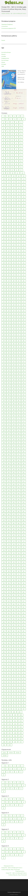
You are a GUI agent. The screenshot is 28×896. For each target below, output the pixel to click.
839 (9, 616)
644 (9, 499)
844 (9, 619)
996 (18, 709)
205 (14, 236)
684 (9, 523)
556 (18, 445)
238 (4, 256)
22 (20, 125)
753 (4, 565)
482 (23, 400)
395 (14, 349)
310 (14, 298)
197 (23, 230)
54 (7, 146)
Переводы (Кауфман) (7, 24)
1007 (9, 718)
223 (4, 247)
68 (3, 155)
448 (4, 382)
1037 (20, 738)
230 (14, 250)
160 (14, 209)
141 (18, 197)
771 (18, 574)
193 (4, 230)
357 (23, 325)
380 (14, 340)
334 (9, 313)
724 (9, 547)
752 (23, 562)
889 (9, 646)
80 (12, 161)
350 (14, 322)
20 (12, 125)
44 (7, 140)
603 (4, 475)
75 (12, 158)
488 (4, 406)
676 (18, 517)
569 (9, 454)
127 (23, 188)
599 (9, 472)
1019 (9, 726)
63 (3, 152)
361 (18, 328)
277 (23, 277)
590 (14, 466)
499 (9, 412)
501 (18, 412)
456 (18, 385)
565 (14, 451)
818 (4, 604)
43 (3, 140)
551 (18, 442)
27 (20, 128)
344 (9, 319)
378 (4, 340)
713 (4, 541)
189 (9, 227)
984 (9, 703)
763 (4, 571)
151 (18, 203)
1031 (9, 735)
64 (7, 152)
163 (4, 212)
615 (14, 481)
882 (23, 640)
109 (9, 179)
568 (4, 454)
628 (4, 490)
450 (14, 382)
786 (18, 583)
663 (4, 511)
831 (18, 610)
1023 (9, 729)
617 (23, 481)
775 (14, 577)
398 (4, 352)
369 (9, 334)
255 (14, 265)
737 (23, 553)
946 (18, 679)
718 (4, 544)
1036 (15, 738)
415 (14, 361)
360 (14, 328)
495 (14, 409)
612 (23, 478)
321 (18, 304)
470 (14, 394)
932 (23, 670)
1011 (9, 721)
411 (18, 358)
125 (14, 188)
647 (23, 499)
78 (3, 161)
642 (23, 496)
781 (18, 580)
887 (23, 643)
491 (18, 406)
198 (4, 233)
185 (14, 224)
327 (23, 307)
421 (18, 364)
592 (23, 466)
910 (14, 658)
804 (9, 595)
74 (7, 158)
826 (18, 607)
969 (9, 694)
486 (18, 403)
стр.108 (4, 755)
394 (9, 349)
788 (4, 586)
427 (23, 367)
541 (18, 436)
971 (18, 694)
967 (23, 691)
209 (9, 239)
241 (18, 256)
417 (23, 361)
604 (9, 475)
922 (23, 664)
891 (18, 646)
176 (18, 218)
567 (23, 451)
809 (9, 598)
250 (14, 262)
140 (14, 197)
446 (18, 379)
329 (9, 310)
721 (18, 544)
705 (14, 535)
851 (18, 622)
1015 (9, 724)
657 (23, 505)
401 (18, 352)
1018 (4, 726)
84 (7, 164)
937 (23, 673)
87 (20, 164)
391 (18, 346)
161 (18, 209)
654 (9, 505)
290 (14, 286)
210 (14, 239)
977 (23, 697)
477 (23, 397)
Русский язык (5, 60)
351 (18, 322)
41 (16, 137)
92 (20, 167)
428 (4, 370)
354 (9, 325)
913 (4, 661)
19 (7, 125)
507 (23, 415)
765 (14, 571)
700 (14, 532)
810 (14, 598)
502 (23, 412)
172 (23, 215)
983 (4, 703)
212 (23, 239)
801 (18, 592)
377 (23, 337)
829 (9, 610)
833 (4, 613)
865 (14, 631)
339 (9, 316)
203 (4, 236)
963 (4, 691)
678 (4, 520)
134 (9, 194)
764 (9, 571)
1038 (4, 741)
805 (14, 595)
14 (7, 122)
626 (18, 487)
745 (14, 559)
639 (9, 496)
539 (9, 436)
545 (14, 439)
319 (9, 304)
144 (9, 200)
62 (20, 149)
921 (18, 664)
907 (23, 655)
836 (18, 613)
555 (14, 445)
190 (14, 227)
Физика (3, 54)
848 (4, 622)
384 (9, 343)
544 (9, 439)
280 (14, 280)
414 (9, 361)
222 (23, 244)
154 (9, 206)
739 (9, 556)
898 (4, 652)
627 (23, 487)
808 (4, 598)
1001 (19, 712)
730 (14, 550)
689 (9, 526)
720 (14, 544)
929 (9, 670)
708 (4, 538)
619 (9, 484)
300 (14, 292)
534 (9, 433)
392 (23, 346)
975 (14, 697)
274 (9, 277)
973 (4, 697)
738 (4, 556)
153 (4, 206)
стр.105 (17, 752)
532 (23, 430)
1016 (15, 724)
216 (18, 241)
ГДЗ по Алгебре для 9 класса (19, 13)
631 (18, 490)
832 (23, 610)
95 (12, 170)
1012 (15, 721)
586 (18, 463)
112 (23, 179)
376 (18, 337)
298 (4, 292)
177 (23, 218)
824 (9, 607)
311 (18, 298)
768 (4, 574)
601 (18, 472)
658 (4, 508)
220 (14, 244)
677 (23, 517)
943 (4, 679)
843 (4, 619)
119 (9, 185)
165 (14, 212)
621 (18, 484)
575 (14, 457)
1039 (9, 741)
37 (20, 134)
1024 (15, 729)
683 (4, 523)
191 (18, 227)
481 (18, 400)
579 (9, 460)
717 (23, 541)
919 (9, 664)
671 (18, 514)
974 (9, 697)
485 (14, 403)
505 (14, 415)
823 (4, 607)
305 (14, 295)
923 (4, 667)
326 (18, 307)
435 (14, 373)
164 (9, 212)
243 (4, 259)
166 (18, 212)
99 (7, 173)
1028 (15, 732)
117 (23, 182)
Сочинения (4, 26)
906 (18, 655)
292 (23, 286)
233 (4, 253)
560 (14, 448)
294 (9, 289)
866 (18, 631)
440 (14, 376)
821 (18, 604)
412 (23, 358)
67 (20, 152)
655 (14, 505)
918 (4, 664)
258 (4, 268)
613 (4, 481)
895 (14, 649)
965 (14, 691)
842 (23, 616)
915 (14, 661)
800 (14, 592)
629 (9, 490)
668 (4, 514)
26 (16, 128)
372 (23, 334)
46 (16, 140)
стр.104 (11, 752)
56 (16, 146)
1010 (4, 721)
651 (18, 502)
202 (23, 233)
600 (14, 472)
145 (14, 200)
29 (7, 131)
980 (14, 700)
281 (18, 280)
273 (4, 277)
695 (14, 529)
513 (4, 421)
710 (14, 538)
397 (23, 349)
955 (14, 685)
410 (14, 358)
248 (4, 262)
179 (9, 221)
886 (18, 643)
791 (18, 586)
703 (4, 535)
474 (9, 397)
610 (14, 478)
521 (18, 424)
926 (18, 667)
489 (9, 406)
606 (18, 475)
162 (23, 209)
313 (4, 301)
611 (18, 478)
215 (14, 241)
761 (18, 568)
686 (18, 523)
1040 (15, 741)
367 (23, 331)
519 (9, 424)
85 (12, 164)
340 (14, 316)
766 (18, 571)
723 (4, 547)
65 (12, 152)
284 (9, 283)
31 (16, 131)
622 (23, 484)
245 (14, 259)
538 (4, 436)
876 (18, 637)
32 (20, 131)
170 (14, 215)
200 (14, 233)
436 (18, 373)
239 (9, 256)
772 (23, 574)
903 (4, 655)
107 (23, 176)
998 (4, 712)
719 (9, 544)
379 (9, 340)
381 (18, 340)
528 (4, 430)
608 (4, 478)
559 (9, 448)
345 (14, 319)
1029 (20, 732)
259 (9, 268)
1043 (9, 744)
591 (18, 466)
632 (23, 490)
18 (3, 125)
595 (14, 469)
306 (18, 295)
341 (18, 316)
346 (18, 319)
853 (4, 625)
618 (4, 484)
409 (9, 358)
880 (14, 640)
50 (12, 143)
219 (9, 244)
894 (9, 649)
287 (23, 283)
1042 (4, 744)
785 (14, 583)
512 (23, 418)
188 (4, 227)
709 (9, 538)
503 (4, 415)
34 (7, 134)
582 (23, 460)
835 (14, 613)
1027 (9, 732)
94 (7, 170)
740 (14, 556)
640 (14, 496)
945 (14, 679)
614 (9, 481)
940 (14, 676)
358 (4, 328)
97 (20, 170)
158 (4, 209)
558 (4, 448)
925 (14, 667)
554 (9, 445)
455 (14, 385)
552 (23, 442)
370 (14, 334)
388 (4, 346)
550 (14, 442)
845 (14, 619)
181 (18, 221)
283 (4, 283)
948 (4, 682)
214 (9, 241)
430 (14, 370)
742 (23, 556)
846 (18, 619)
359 (9, 328)
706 (18, 535)
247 (23, 259)
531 (18, 430)
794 (9, 589)
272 (23, 274)
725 (14, 547)
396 (18, 349)
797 (23, 589)
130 (14, 191)
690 (14, 526)
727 (23, 547)
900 (14, 652)
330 (14, 310)
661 (18, 508)
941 (18, 676)
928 (4, 670)
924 (9, 667)
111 (18, 179)
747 (23, 559)
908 (4, 658)
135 (14, 194)
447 (23, 379)
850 (14, 622)
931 (18, 670)
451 (18, 382)
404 (9, 355)
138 (4, 197)
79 (7, 161)
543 (4, 439)
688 (4, 526)
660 (14, 508)
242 (23, 256)
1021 (20, 726)
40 (12, 137)
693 (4, 529)
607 (23, 475)
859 (9, 628)
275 (14, 277)
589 (9, 466)
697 (23, 529)
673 (4, 517)
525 (14, 427)
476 (18, 397)
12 (23, 119)
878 (4, 640)
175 (14, 218)
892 (23, 646)
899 (9, 652)
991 (18, 706)
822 (23, 604)
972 (23, 694)
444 (9, 379)
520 (14, 424)
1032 (15, 735)
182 (23, 221)
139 (9, 197)
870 (14, 634)
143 (4, 200)
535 (14, 433)
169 (9, 215)
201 (18, 233)
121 (18, 185)
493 (4, 409)
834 (9, 613)
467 (23, 391)
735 (14, 553)
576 (18, 457)
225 (14, 247)
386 (18, 343)
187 (23, 224)
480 (14, 400)
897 (23, 649)
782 (23, 580)
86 (16, 164)
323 (4, 307)
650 (14, 502)
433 (4, 373)
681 (18, 520)
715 (14, 541)
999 (9, 712)
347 (23, 319)
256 (18, 265)
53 (3, 146)
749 (9, 562)
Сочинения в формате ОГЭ (8, 28)
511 (18, 418)
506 (18, 415)
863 (4, 631)
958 (4, 688)
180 (14, 221)
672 (23, 514)
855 (14, 625)
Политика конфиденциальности (14, 892)
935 (14, 673)
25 (12, 128)
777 (23, 577)
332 (23, 310)
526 (18, 427)
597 (23, 469)
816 (18, 601)
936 (18, 673)
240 (14, 256)
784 (9, 583)
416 (18, 361)
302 (23, 292)
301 (18, 292)
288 (4, 286)
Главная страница (5, 13)
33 (3, 134)
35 (12, 134)
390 (14, 346)
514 (9, 421)
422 (23, 364)
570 (14, 454)
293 (4, 289)
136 (18, 194)
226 (18, 247)
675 (14, 517)
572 (23, 454)
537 (23, 433)
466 (18, 391)
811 (18, 598)
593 (4, 469)
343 (4, 319)
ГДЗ (11, 13)
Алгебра (3, 56)
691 (18, 526)
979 (9, 700)
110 (14, 179)
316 (18, 301)
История (3, 64)
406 (18, 355)
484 (9, 403)
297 (23, 289)
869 (9, 634)
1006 (4, 718)
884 (9, 643)
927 (23, 667)
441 (18, 376)
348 (4, 322)
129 (9, 191)
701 (18, 532)
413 (4, 361)
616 (18, 481)
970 (14, 694)
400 (14, 352)
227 (23, 247)
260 (14, 268)
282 (23, 280)
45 (12, 140)
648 (4, 502)
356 (18, 325)
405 (14, 355)
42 (20, 137)
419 (9, 364)
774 (9, 577)
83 (3, 164)
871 (18, 634)
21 (16, 125)
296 (18, 289)
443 (4, 379)
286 (18, 283)
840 (14, 616)
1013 (20, 721)
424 (9, 367)
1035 (9, 738)
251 (18, 262)
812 (23, 598)
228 (4, 250)
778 (4, 580)
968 (4, 694)
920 (14, 664)
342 (23, 316)
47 (20, 140)
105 (14, 176)
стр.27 (4, 752)
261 (18, 268)
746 (18, 559)
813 (4, 601)
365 (14, 331)
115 (14, 182)
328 (4, 310)
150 (14, 203)
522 (23, 424)
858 (4, 628)
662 (23, 508)
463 (4, 391)
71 (16, 155)
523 (4, 427)
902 (23, 652)
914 (9, 661)
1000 (14, 712)
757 (23, 565)
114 (9, 182)
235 (14, 253)
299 (9, 292)
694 (9, 529)
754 (9, 565)
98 (3, 173)
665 (14, 511)
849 (9, 622)
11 (19, 119)
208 (4, 239)
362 (23, 328)
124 (9, 188)
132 (23, 191)
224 (9, 247)
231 (18, 250)
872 (23, 634)
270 (14, 274)
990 (14, 706)
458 (4, 388)
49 (7, 143)
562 (23, 448)
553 (4, 445)
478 (4, 400)
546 (18, 439)
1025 (20, 729)
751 (18, 562)
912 (23, 658)
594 (9, 469)
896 (18, 649)
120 (14, 185)
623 (4, 487)
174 (9, 218)
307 (23, 295)
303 (4, 295)
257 (23, 265)
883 (4, 643)
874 (9, 637)
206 (18, 236)
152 (23, 203)
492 (23, 406)
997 (23, 709)
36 (16, 134)
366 (18, 331)
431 (18, 370)
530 (14, 430)
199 (9, 233)
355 (14, 325)
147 (23, 200)
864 (9, 631)
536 (18, 433)
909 (9, 658)
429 (9, 370)
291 (18, 286)
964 (9, 691)
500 (14, 412)
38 (3, 137)
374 (9, 337)
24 (7, 128)
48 (3, 143)
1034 (4, 738)
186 (18, 224)
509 (9, 418)
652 (23, 502)
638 (4, 496)
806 (18, 595)
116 (18, 182)
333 (4, 313)
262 (23, 268)
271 (18, 274)
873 (4, 637)
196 (18, 230)
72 (20, 155)
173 (4, 218)
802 (23, 592)
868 (4, 634)
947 (23, 679)
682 (23, 520)
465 (14, 391)
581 (18, 460)
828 (4, 610)
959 (9, 688)
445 (14, 379)
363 (4, 331)
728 (4, 550)
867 (23, 631)
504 (9, 415)
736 (18, 553)
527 (23, 427)
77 (20, 158)
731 (18, 550)
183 (4, 224)
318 (4, 304)
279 (9, 280)
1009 (20, 718)
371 (18, 334)
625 (14, 487)
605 (14, 475)
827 (23, 607)
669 (9, 514)
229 (9, 250)
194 (9, 230)
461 (18, 388)
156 (18, 206)
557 (23, 445)
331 (18, 310)
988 (4, 706)
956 (18, 685)
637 (23, 493)
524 (9, 427)
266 (18, 271)
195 (14, 230)
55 (12, 146)
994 (9, 709)
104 (9, 176)
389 (9, 346)
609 (9, 478)
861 (18, 628)
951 (18, 682)
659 (9, 508)
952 (23, 682)
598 (4, 472)
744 (9, 559)
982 (23, 700)
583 (4, 463)
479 (9, 400)
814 (9, 601)
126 (18, 188)
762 (23, 568)
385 (14, 343)
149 (9, 203)
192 (23, 227)
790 (14, 586)
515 (14, 421)
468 (4, 394)
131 (18, 191)
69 (7, 155)
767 (23, 571)
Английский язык (6, 52)
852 (23, 622)
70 (12, 155)
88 (3, 167)
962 (23, 688)
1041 (20, 741)
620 (14, 484)
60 (12, 149)
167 (23, 212)
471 (18, 394)
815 (14, 601)
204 (9, 236)
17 (20, 122)
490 (14, 406)
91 (16, 167)
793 (4, 589)
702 (23, 532)
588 (4, 466)
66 (16, 152)
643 (4, 499)
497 (23, 409)
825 (14, 607)
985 (14, 703)
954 (9, 685)
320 (14, 304)
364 (9, 331)
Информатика (5, 58)
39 (7, 137)
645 (14, 499)
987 (23, 703)
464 (9, 391)
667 (23, 511)
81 (16, 161)
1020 (15, 726)
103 (4, 176)
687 (23, 523)
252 (23, 262)
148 (4, 203)
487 (23, 403)
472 (23, 394)
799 (9, 592)
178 (4, 221)
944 (9, 679)
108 (4, 179)
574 (9, 457)
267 (23, 271)
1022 (4, 729)
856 (18, 625)
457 (23, 385)
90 (12, 167)
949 (9, 682)
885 (14, 643)
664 (9, 511)
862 (23, 628)
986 (18, 703)
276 (18, 277)
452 (23, 382)
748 (4, 562)
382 (23, 340)
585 (14, 463)
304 (9, 295)
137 (23, 194)
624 (9, 487)
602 (23, 472)
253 (4, 265)
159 (9, 209)
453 (4, 385)
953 (4, 685)
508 (4, 418)
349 (9, 322)
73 (3, 158)
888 (4, 646)
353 (4, 325)
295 (14, 289)
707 (23, 535)
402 (23, 352)
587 (23, 463)
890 (14, 646)
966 (18, 691)
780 (14, 580)
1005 (20, 715)
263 (4, 271)
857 (23, 625)
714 (9, 541)
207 (23, 236)
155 (14, 206)
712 (23, 538)
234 (9, 253)
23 (3, 128)
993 (4, 709)
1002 (4, 715)
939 (9, 676)
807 (23, 595)
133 (4, 194)
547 (23, 439)
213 (4, 241)
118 (4, 185)
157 (23, 206)
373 (4, 337)
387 (23, 343)
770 (14, 574)
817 (23, 601)
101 (17, 173)
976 (18, 697)
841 (18, 616)
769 (9, 574)
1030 (4, 735)
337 (23, 313)
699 (9, 532)
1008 (15, 718)
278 (4, 280)
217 (23, 241)
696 (18, 529)
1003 (9, 715)
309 (9, 298)
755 (14, 565)
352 (23, 322)
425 (14, 367)
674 (9, 517)
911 (18, 658)
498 (4, 412)
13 (3, 122)
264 (9, 271)
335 (14, 313)
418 (4, 364)
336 (18, 313)
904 (9, 655)
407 (23, 355)
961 (18, 688)
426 (18, 367)
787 (23, 583)
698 (4, 532)
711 (18, 538)
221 (18, 244)
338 (4, 316)
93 (3, 170)
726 (18, 547)
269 (9, 274)
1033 (20, 735)
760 (14, 568)
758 (4, 568)
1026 (4, 732)
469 (9, 394)
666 (18, 511)
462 (23, 388)
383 (4, 343)
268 (4, 274)
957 (23, 685)
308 (4, 298)
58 (3, 149)
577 (23, 457)
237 (23, 253)
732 (23, 550)
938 (4, 676)
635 (14, 493)
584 (9, 463)
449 (9, 382)
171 (18, 215)
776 (18, 577)
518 (4, 424)
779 (9, 580)
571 (18, 454)
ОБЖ (2, 66)
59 (7, 149)
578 (4, 460)
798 (4, 592)
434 (9, 373)
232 (23, 250)
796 (18, 589)
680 (14, 520)
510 (14, 418)
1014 (4, 724)
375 (14, 337)
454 (9, 385)
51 (16, 143)
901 (18, 652)
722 (23, 544)
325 (14, 307)
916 (18, 661)
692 (23, 526)
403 (4, 355)
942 (23, 676)
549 (9, 442)
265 (14, 271)
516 (18, 421)
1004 (15, 715)
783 (4, 583)
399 (9, 352)
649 (9, 502)
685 (14, 523)
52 (20, 143)
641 (18, 496)
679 (9, 520)
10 (14, 119)
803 (4, 595)
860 (14, 628)
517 (23, 421)
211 (18, 239)
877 (23, 637)
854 (9, 625)
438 (4, 376)
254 (9, 265)
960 (14, 688)
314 (9, 301)
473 (4, 397)
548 (4, 442)
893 (4, 649)
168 (4, 215)
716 (18, 541)
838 (4, 616)
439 (9, 376)
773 (4, 577)
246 (18, 259)
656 (18, 505)
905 (14, 655)
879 (9, 640)
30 (12, 131)
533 (4, 433)
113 (4, 182)
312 (23, 298)
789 (9, 586)
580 (14, 460)
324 (9, 307)
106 (18, 176)
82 (20, 161)
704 (9, 535)
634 (9, 493)
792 (23, 586)
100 (12, 173)
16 (16, 122)
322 (23, 304)
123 (4, 188)
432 (23, 370)
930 (14, 670)
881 (18, 640)
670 (14, 514)
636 (18, 493)
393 (4, 349)
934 (9, 673)
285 (14, 283)
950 (14, 682)
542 (23, 436)
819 (9, 604)
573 (4, 457)
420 (14, 364)
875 (14, 637)
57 (20, 146)
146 (18, 200)
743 (4, 559)
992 (23, 706)
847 (23, 619)
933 (4, 673)
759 (9, 568)
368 (4, 334)
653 (4, 505)
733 (4, 553)
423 (4, 367)
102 (22, 173)
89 (7, 167)
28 (3, 131)
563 (4, 451)
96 (16, 170)
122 (23, 185)
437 (23, 373)
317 (23, 301)
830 (14, 610)
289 (9, 286)
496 (18, 409)
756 (18, 565)
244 (9, 259)
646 (18, 499)
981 (18, 700)
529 (9, 430)
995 (14, 709)
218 (4, 244)
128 (4, 191)
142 (23, 197)
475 (14, 397)
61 (16, 149)
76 (16, 158)
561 (18, 448)
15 (12, 122)
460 (14, 388)
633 (4, 493)
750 (14, 562)
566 (18, 451)
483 (4, 403)
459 (9, 388)
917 (23, 661)
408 (4, 358)
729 (9, 550)
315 (14, 301)
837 (23, 613)
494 (9, 409)
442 (23, 376)
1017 (20, 724)
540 (14, 436)
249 (9, 262)
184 (9, 224)
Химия (3, 40)
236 (18, 253)
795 (14, 589)
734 (9, 553)
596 (18, 469)
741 (18, 556)
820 (14, 604)
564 (9, 451)
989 (9, 706)
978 (4, 700)
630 (14, 490)
